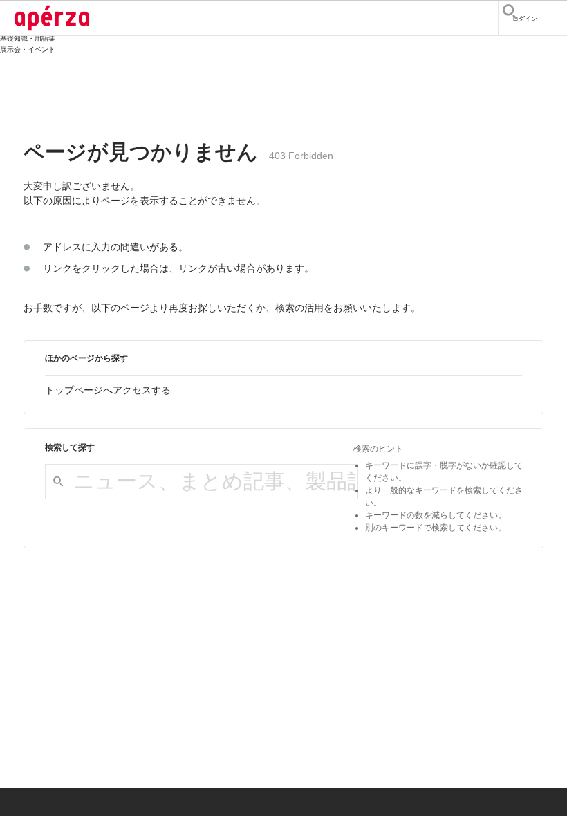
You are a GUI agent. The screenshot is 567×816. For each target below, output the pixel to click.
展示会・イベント (27, 49)
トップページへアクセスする (108, 390)
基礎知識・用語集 (27, 38)
